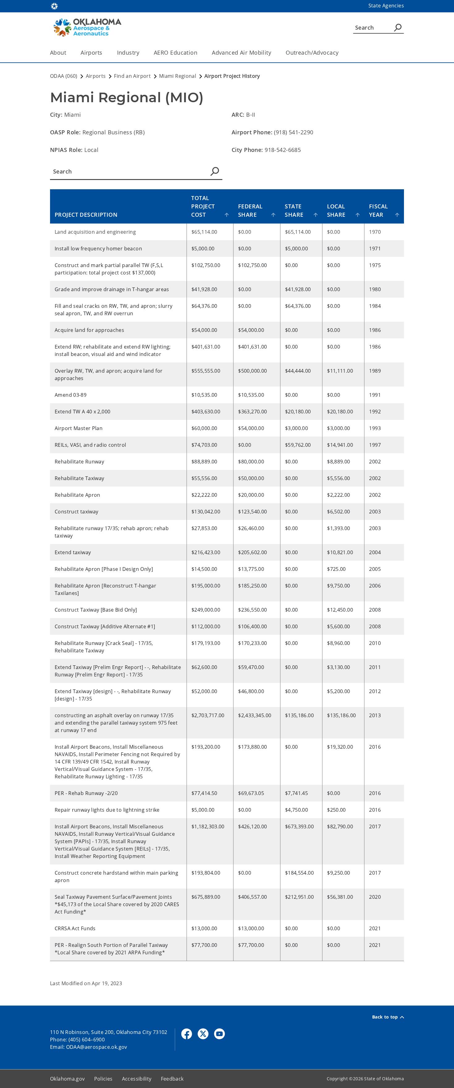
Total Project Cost (203, 206)
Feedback (172, 1078)
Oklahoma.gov (67, 1078)
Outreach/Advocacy (312, 52)
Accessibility (137, 1078)
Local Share (336, 210)
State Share (294, 210)
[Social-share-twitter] (203, 1033)
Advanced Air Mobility (241, 52)
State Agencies (386, 5)
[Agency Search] (398, 27)
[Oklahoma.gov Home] (54, 5)
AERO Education (175, 52)
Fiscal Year (378, 210)
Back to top (385, 1017)
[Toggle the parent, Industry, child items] (141, 53)
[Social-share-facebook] (186, 1033)
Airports (91, 52)
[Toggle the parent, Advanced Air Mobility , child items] (273, 53)
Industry (128, 52)
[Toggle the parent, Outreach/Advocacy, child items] (340, 53)
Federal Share (250, 210)
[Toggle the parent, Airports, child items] (105, 53)
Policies (103, 1078)
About (58, 52)
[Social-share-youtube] (219, 1033)
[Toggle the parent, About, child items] (68, 53)
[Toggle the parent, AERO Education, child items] (199, 53)
